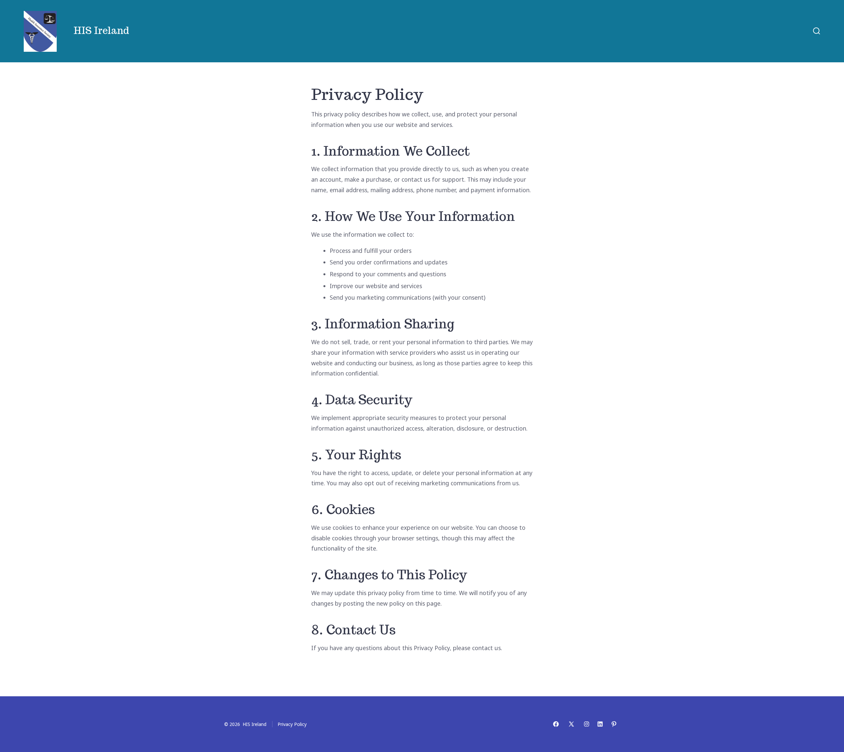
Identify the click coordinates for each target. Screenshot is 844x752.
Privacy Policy (292, 724)
